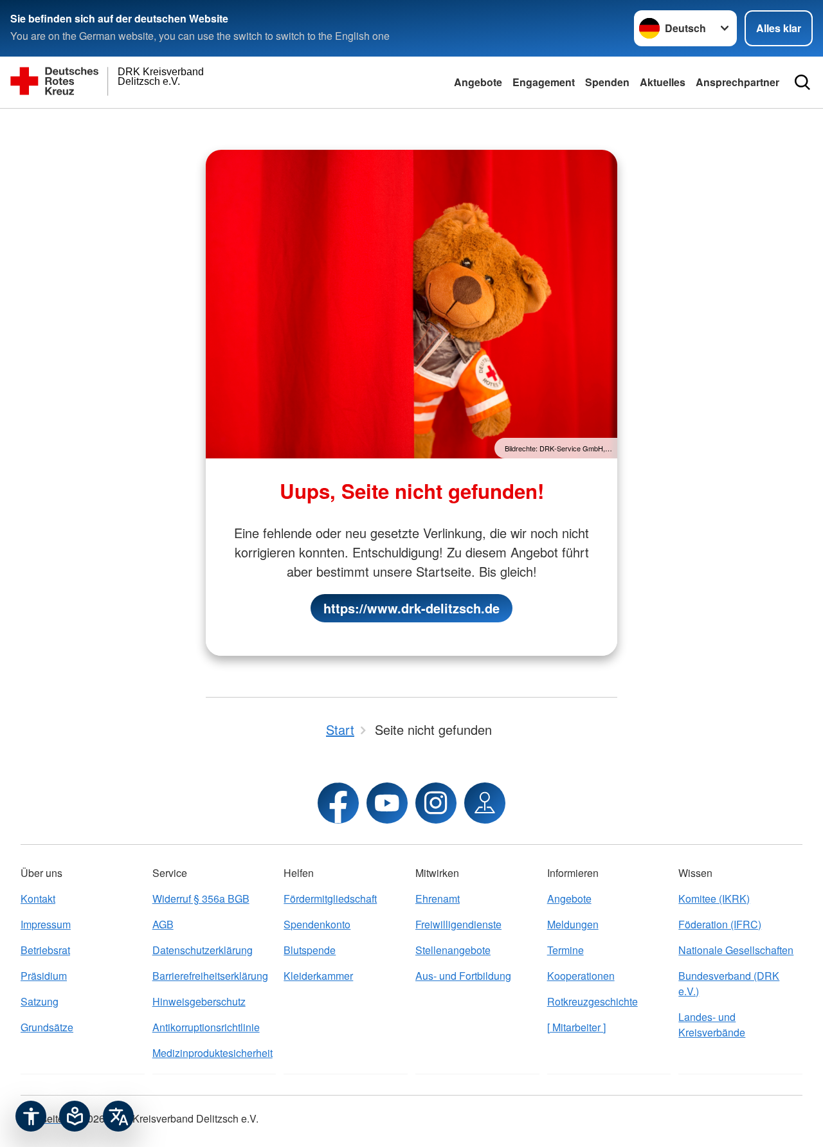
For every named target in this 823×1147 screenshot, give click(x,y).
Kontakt (38, 898)
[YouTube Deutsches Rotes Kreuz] (387, 803)
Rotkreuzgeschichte (592, 1001)
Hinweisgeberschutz (199, 1001)
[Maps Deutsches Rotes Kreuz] (484, 803)
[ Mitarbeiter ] (576, 1027)
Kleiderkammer (318, 975)
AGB (163, 924)
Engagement (543, 82)
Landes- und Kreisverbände (711, 1024)
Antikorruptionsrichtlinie (206, 1027)
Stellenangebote (453, 950)
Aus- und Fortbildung (463, 975)
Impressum (46, 924)
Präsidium (44, 975)
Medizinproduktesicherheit (212, 1052)
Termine (565, 950)
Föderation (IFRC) (719, 924)
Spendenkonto (317, 924)
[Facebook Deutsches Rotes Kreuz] (338, 803)
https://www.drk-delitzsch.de (411, 608)
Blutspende (310, 950)
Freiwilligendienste (458, 924)
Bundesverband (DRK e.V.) (728, 983)
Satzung (40, 1001)
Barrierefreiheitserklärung (210, 975)
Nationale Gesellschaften (735, 950)
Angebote (478, 82)
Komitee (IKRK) (714, 898)
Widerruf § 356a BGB (200, 898)
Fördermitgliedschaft (330, 898)
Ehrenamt (437, 898)
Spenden (607, 82)
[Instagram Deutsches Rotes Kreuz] (436, 803)
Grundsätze (47, 1027)
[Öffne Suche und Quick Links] (802, 82)
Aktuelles (662, 82)
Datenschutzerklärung (202, 950)
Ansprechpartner (737, 82)
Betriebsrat (45, 950)
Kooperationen (581, 975)
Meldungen (573, 924)
